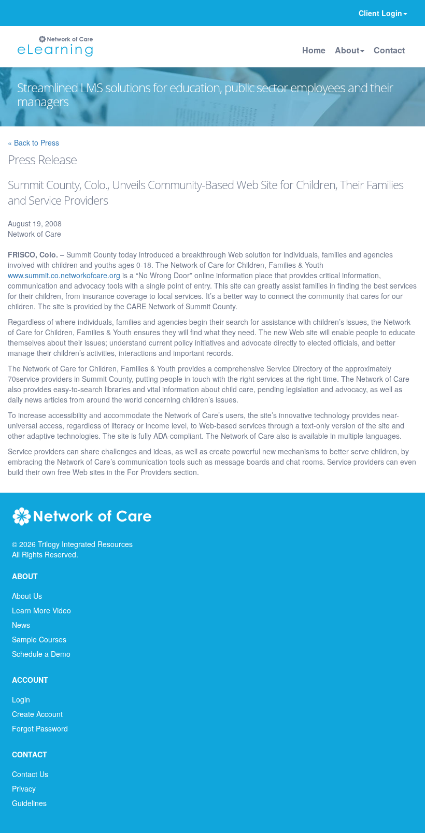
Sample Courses (39, 639)
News (21, 625)
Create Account (37, 714)
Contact (389, 50)
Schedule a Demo (41, 654)
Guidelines (29, 803)
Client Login (380, 13)
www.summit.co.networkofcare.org (64, 275)
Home (313, 50)
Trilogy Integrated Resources (85, 544)
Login (21, 699)
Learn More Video (41, 610)
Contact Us (30, 774)
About (347, 50)
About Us (27, 596)
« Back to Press (33, 142)
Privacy (24, 788)
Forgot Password (40, 728)
